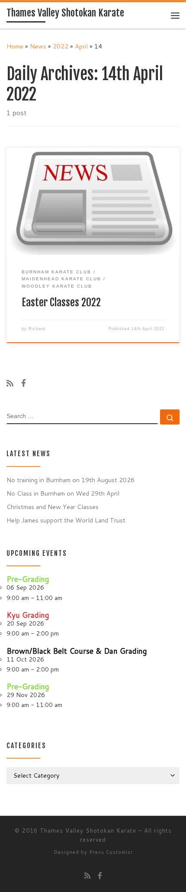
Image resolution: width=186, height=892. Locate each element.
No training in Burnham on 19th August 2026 (70, 479)
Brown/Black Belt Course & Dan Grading (76, 650)
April (81, 46)
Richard (37, 329)
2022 (60, 46)
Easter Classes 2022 (61, 302)
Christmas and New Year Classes (52, 506)
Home (14, 46)
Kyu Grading (27, 615)
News (38, 46)
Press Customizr (111, 852)
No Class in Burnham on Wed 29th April (62, 493)
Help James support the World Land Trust (65, 520)
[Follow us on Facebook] (23, 383)
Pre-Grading (27, 579)
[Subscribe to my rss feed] (9, 383)
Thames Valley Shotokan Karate (88, 830)
